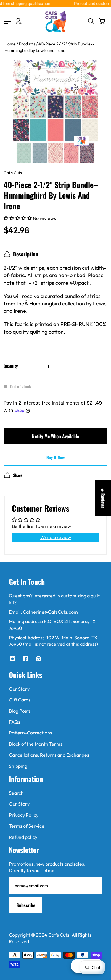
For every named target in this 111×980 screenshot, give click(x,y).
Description (25, 254)
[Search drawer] (90, 21)
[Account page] (18, 21)
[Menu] (7, 21)
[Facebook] (25, 658)
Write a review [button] (55, 537)
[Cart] (101, 21)
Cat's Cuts (13, 172)
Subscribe (26, 905)
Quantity (11, 366)
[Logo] (55, 21)
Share (17, 475)
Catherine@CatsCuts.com (50, 612)
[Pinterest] (38, 658)
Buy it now (55, 457)
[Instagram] (12, 658)
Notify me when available (55, 436)
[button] (18, 218)
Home (10, 44)
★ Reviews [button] (103, 498)
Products (27, 44)
